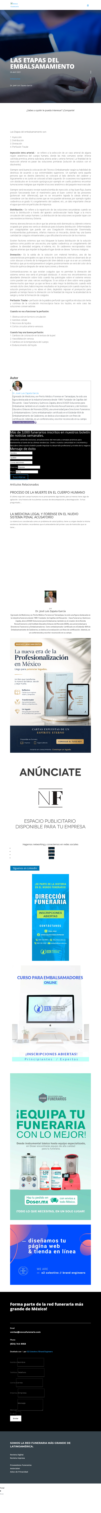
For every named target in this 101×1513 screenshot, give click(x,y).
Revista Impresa (17, 1458)
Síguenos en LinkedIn (25, 868)
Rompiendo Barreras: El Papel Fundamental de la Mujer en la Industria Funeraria (47, 540)
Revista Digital (16, 1455)
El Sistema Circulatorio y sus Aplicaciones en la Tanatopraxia (44, 562)
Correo (13, 1382)
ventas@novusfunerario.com (25, 1332)
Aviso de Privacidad (19, 1472)
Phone (12, 472)
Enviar (15, 1418)
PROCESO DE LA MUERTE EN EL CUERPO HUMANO (47, 492)
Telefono (13, 1372)
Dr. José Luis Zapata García (25, 393)
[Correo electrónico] (35, 422)
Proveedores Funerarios (21, 1465)
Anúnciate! (15, 1468)
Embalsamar (15, 79)
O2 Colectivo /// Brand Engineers (40, 1352)
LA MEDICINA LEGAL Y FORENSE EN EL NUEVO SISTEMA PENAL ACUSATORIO (44, 515)
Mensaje (13, 1410)
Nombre (13, 1362)
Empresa (13, 467)
